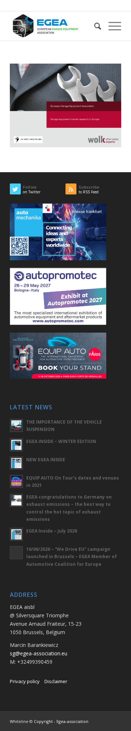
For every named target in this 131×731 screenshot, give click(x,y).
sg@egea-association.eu (38, 653)
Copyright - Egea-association (61, 721)
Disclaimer (55, 681)
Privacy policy (25, 681)
